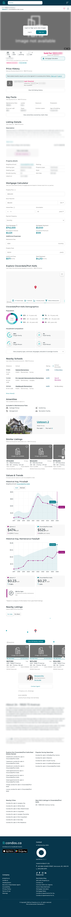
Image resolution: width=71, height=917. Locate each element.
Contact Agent (35, 686)
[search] (25, 2)
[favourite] (64, 8)
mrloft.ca (5, 880)
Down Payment (10, 198)
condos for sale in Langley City (15, 803)
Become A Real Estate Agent (11, 884)
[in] (43, 873)
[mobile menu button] (68, 3)
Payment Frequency (11, 216)
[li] (46, 873)
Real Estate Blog (41, 878)
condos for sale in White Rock (15, 806)
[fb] (40, 873)
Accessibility (6, 887)
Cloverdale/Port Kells (14, 9)
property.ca (6, 878)
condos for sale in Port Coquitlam (16, 817)
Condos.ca (5, 847)
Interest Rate (10, 207)
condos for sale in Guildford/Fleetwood (48, 763)
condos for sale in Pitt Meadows (16, 822)
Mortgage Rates (41, 891)
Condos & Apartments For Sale (45, 893)
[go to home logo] (11, 842)
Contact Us (39, 882)
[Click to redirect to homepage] (4, 2)
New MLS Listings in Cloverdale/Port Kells (49, 801)
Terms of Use (6, 891)
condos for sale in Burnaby (14, 820)
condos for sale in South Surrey (45, 760)
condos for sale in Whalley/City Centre (48, 755)
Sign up (41, 32)
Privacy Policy (6, 889)
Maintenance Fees (10, 239)
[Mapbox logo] (10, 302)
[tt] (37, 873)
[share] (68, 8)
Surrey (21, 9)
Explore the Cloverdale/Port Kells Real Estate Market (19, 753)
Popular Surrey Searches (44, 752)
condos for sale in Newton (44, 758)
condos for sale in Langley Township (17, 814)
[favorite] (27, 446)
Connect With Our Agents (44, 884)
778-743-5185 (37, 680)
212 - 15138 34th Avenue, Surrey (45, 805)
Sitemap (5, 893)
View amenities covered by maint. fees (35, 115)
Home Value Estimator (43, 887)
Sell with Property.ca (42, 880)
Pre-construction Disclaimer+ (35, 904)
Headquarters (6, 882)
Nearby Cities (11, 800)
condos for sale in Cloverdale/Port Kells (48, 766)
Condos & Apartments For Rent (45, 895)
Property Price (10, 189)
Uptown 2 (4, 9)
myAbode (15, 847)
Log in (30, 32)
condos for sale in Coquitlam (15, 811)
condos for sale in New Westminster (17, 809)
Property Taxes (10, 248)
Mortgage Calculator (42, 889)
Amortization (39, 207)
